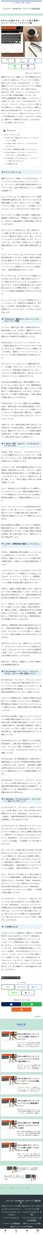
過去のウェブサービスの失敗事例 (21, 1226)
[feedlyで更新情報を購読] (32, 1004)
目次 (8, 130)
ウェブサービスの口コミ (11, 1218)
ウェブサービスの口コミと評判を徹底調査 (31, 1219)
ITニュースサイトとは (13, 135)
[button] (28, 66)
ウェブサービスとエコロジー (11, 1209)
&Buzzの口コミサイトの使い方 (32, 1206)
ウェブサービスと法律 (32, 1209)
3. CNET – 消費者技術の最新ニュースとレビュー (22, 149)
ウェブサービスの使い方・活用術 (31, 1213)
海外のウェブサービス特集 (32, 1223)
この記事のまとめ (11, 164)
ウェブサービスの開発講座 (11, 1223)
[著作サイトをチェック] (11, 1004)
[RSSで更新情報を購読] (21, 1009)
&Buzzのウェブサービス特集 (12, 977)
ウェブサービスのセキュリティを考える (11, 1213)
